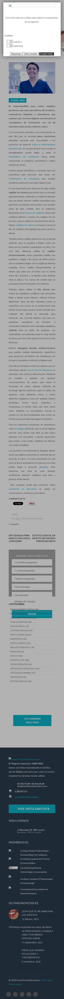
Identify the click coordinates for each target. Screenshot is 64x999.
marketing (18, 46)
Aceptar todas (46, 54)
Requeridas (16, 54)
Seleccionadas (30, 54)
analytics (17, 41)
